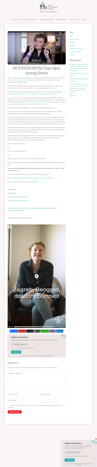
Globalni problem (61, 19)
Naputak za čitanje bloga (76, 48)
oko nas (15, 104)
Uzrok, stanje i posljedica (47, 19)
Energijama (62, 102)
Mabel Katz (11, 78)
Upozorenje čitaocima (76, 51)
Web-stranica (12, 400)
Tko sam (72, 42)
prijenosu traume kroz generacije (29, 104)
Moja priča (72, 45)
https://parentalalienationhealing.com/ (19, 200)
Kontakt (72, 54)
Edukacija (71, 19)
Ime (13, 394)
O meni (84, 19)
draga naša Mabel (32, 182)
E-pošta (44, 394)
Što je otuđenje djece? (31, 19)
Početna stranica (18, 19)
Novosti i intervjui (74, 39)
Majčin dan (73, 95)
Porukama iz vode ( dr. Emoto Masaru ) (36, 102)
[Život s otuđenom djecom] (48, 8)
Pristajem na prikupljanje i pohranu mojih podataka (23, 348)
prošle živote (43, 104)
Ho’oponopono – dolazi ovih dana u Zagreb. (26, 80)
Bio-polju (10, 104)
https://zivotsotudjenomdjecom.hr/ (18, 197)
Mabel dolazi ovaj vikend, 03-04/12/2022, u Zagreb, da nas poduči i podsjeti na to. (31, 178)
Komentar (15, 373)
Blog (78, 19)
